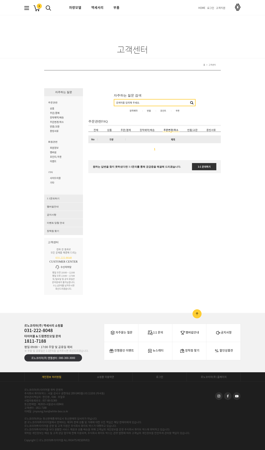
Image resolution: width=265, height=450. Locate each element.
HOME (201, 8)
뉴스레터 (158, 350)
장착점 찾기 (53, 231)
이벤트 (53, 161)
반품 (149, 110)
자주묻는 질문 (124, 332)
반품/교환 (54, 126)
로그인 (210, 8)
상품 (52, 108)
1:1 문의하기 (204, 166)
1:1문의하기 (53, 198)
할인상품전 (226, 350)
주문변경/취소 (57, 122)
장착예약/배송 (57, 117)
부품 (116, 7)
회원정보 (54, 147)
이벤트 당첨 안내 (55, 222)
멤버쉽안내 (53, 206)
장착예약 (134, 110)
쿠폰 (178, 110)
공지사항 (51, 214)
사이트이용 (55, 178)
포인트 (163, 110)
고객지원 (220, 8)
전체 (96, 130)
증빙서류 (54, 131)
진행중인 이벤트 (124, 350)
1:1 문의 (158, 332)
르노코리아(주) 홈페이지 (214, 377)
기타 (52, 182)
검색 (192, 103)
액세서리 (97, 7)
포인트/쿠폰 (56, 156)
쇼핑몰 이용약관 (105, 377)
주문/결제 (54, 113)
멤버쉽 (53, 152)
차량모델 (75, 7)
